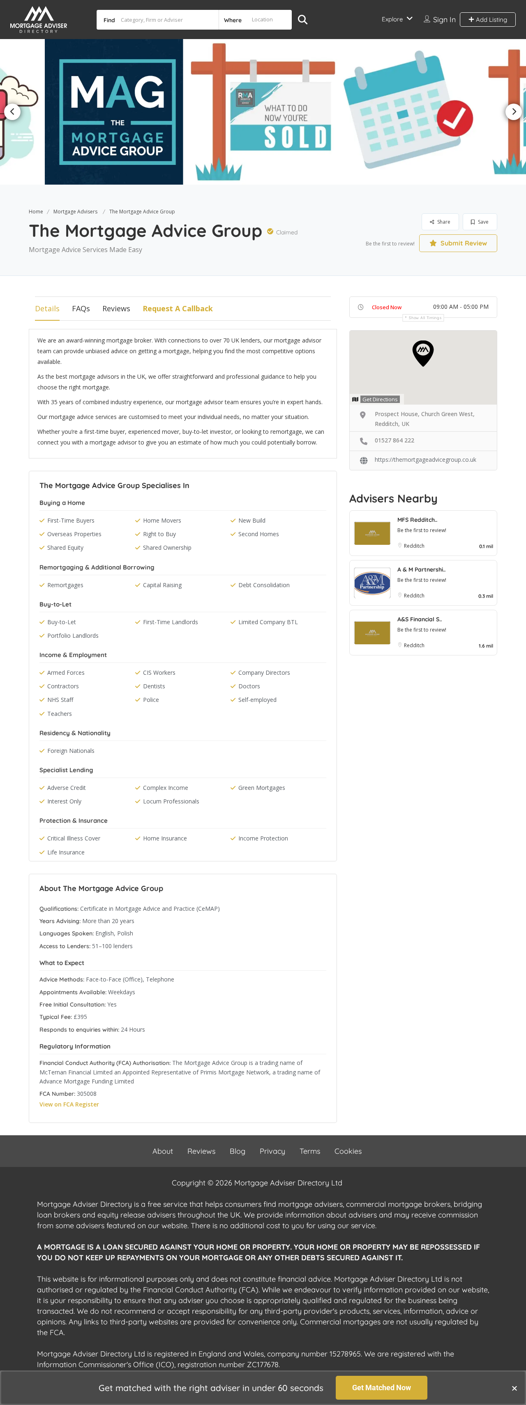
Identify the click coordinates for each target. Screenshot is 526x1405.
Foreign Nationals (71, 751)
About (162, 1151)
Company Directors (264, 672)
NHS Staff (60, 700)
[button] (514, 1388)
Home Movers (162, 520)
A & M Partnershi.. (421, 569)
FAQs (81, 308)
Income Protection (263, 838)
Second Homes (258, 534)
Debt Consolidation (264, 585)
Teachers (59, 714)
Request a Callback (178, 308)
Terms (310, 1151)
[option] (117, 112)
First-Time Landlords (170, 622)
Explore (392, 19)
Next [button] (513, 112)
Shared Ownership (167, 547)
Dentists (154, 686)
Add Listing (490, 19)
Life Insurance (66, 852)
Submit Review (463, 243)
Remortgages (65, 585)
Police (151, 700)
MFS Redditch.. (417, 519)
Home (36, 211)
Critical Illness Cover (73, 838)
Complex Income (165, 788)
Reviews (116, 308)
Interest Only (64, 801)
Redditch (414, 545)
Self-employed (257, 700)
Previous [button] (12, 112)
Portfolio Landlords (73, 635)
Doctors (249, 686)
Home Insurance (165, 838)
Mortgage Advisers (75, 211)
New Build (251, 520)
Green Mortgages (261, 788)
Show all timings (425, 317)
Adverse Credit (66, 788)
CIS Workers (159, 672)
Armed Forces (66, 672)
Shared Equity (65, 547)
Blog (237, 1151)
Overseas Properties (74, 534)
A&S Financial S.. (419, 619)
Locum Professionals (171, 801)
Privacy (272, 1151)
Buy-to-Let (61, 622)
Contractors (63, 686)
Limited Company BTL (268, 622)
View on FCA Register (69, 1104)
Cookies (348, 1151)
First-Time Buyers (71, 520)
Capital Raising (162, 585)
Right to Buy (159, 534)
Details (47, 308)
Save (483, 221)
